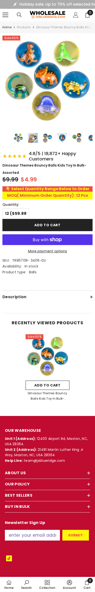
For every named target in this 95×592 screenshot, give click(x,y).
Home (6, 27)
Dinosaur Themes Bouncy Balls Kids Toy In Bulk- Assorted (47, 396)
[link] (26, 584)
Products (24, 27)
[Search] (19, 15)
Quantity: (10, 204)
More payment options (47, 251)
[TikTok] (9, 558)
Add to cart (47, 225)
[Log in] (75, 15)
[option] (47, 369)
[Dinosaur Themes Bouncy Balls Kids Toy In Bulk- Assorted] (47, 356)
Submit (75, 535)
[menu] (5, 15)
